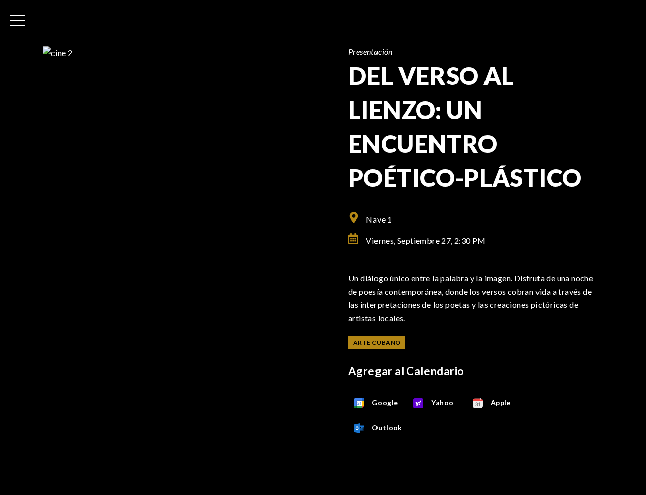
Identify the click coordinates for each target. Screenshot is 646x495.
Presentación (370, 52)
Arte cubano (376, 342)
